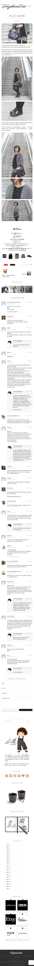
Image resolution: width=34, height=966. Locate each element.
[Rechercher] (27, 721)
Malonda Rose (11, 501)
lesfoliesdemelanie (13, 415)
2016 (8, 867)
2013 (8, 874)
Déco (24, 955)
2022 (8, 853)
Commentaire (6, 698)
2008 (8, 886)
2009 (8, 884)
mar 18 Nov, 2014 (11, 512)
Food (16, 955)
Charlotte (10, 316)
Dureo (9, 546)
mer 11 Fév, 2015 (17, 669)
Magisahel (10, 581)
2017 (8, 865)
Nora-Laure (10, 616)
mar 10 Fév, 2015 (11, 656)
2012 (8, 877)
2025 (8, 847)
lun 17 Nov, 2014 (11, 303)
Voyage (20, 955)
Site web (4, 693)
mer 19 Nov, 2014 (17, 342)
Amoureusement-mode (14, 571)
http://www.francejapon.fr (13, 556)
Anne (8, 328)
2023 (8, 851)
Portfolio (29, 955)
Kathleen (10, 488)
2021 (8, 856)
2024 (8, 849)
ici (11, 54)
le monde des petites (13, 302)
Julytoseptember (12, 561)
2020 (8, 858)
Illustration (10, 955)
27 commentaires (26, 264)
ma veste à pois (28, 45)
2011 (8, 879)
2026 (8, 844)
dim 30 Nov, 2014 (11, 646)
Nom (3, 683)
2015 (8, 870)
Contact (17, 957)
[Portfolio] (17, 824)
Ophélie (9, 466)
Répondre (30, 302)
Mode (21, 18)
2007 (8, 888)
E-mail (4, 688)
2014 (8, 872)
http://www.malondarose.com (14, 506)
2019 (8, 860)
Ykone (25, 964)
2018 (8, 863)
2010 (8, 881)
